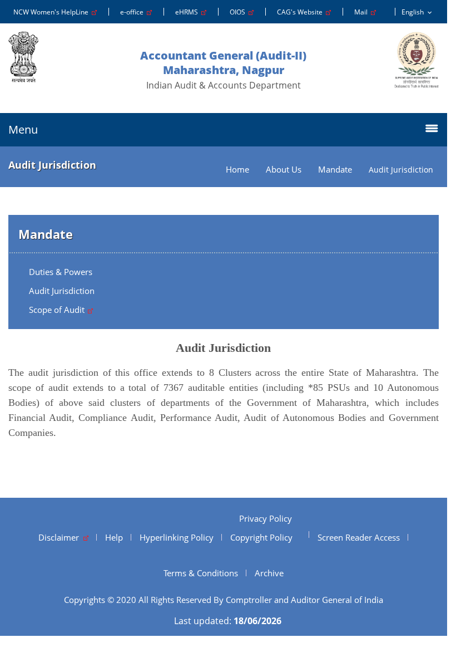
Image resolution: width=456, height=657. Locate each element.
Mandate (335, 169)
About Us (283, 169)
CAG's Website (301, 12)
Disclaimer (60, 537)
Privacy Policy (265, 518)
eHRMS (188, 12)
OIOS (239, 12)
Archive (269, 572)
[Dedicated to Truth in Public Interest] (416, 60)
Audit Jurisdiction (62, 290)
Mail (362, 12)
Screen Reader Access (359, 537)
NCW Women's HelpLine (52, 12)
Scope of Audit (58, 309)
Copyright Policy (261, 537)
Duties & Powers (60, 271)
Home (237, 169)
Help (114, 537)
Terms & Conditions (200, 572)
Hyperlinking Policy (177, 537)
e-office (133, 12)
